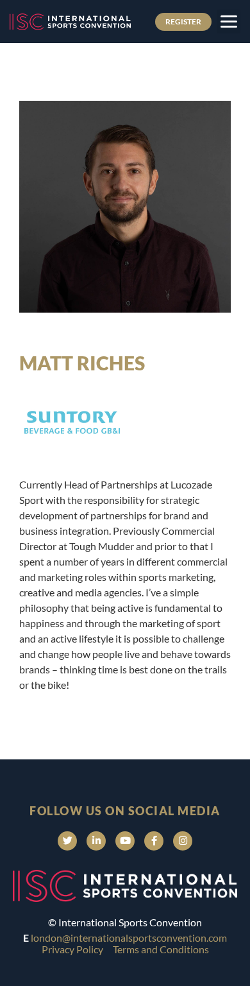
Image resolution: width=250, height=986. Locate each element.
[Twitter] (67, 841)
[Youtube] (125, 841)
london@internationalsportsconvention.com (129, 937)
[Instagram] (182, 841)
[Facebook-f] (153, 841)
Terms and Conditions (161, 949)
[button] (228, 21)
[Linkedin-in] (96, 841)
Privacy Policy (72, 949)
